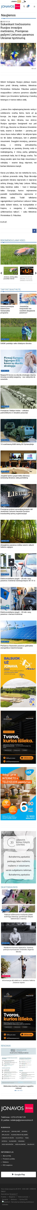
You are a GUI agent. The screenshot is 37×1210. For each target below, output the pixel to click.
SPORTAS (24, 1131)
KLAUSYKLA (19, 1138)
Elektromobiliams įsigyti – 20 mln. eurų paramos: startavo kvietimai (16, 613)
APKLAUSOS (5, 1134)
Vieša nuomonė (23, 1197)
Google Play (20, 1174)
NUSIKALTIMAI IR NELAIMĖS (19, 1134)
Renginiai (5, 1199)
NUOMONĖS (12, 1141)
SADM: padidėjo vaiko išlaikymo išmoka (16, 343)
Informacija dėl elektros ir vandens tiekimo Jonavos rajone (18, 981)
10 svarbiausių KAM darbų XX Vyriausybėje (17, 444)
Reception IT (14, 1194)
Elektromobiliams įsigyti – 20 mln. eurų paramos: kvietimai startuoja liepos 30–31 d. (18, 580)
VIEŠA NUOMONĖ (20, 1144)
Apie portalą (7, 1156)
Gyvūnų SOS (23, 1199)
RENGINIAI (21, 1141)
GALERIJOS (30, 1144)
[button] (15, 1090)
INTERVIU (4, 1141)
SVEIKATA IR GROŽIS (8, 1138)
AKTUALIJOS (6, 1131)
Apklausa (14, 1199)
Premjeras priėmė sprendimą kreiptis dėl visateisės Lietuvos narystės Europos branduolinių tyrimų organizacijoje (17, 511)
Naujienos (12, 1197)
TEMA (27, 1138)
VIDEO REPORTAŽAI (7, 1144)
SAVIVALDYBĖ (15, 1131)
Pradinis (3, 1197)
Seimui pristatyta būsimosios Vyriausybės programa (7, 309)
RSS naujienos (7, 1165)
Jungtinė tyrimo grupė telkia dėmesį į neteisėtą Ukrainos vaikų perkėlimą (15, 477)
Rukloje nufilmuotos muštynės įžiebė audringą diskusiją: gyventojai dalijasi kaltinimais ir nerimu (18, 916)
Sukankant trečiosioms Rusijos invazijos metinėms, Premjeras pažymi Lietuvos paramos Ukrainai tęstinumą (17, 31)
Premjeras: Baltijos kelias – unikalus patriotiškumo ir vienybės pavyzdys (15, 412)
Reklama (6, 1162)
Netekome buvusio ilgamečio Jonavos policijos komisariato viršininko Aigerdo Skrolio (18, 949)
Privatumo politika (9, 1159)
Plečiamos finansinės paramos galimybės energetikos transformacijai (17, 647)
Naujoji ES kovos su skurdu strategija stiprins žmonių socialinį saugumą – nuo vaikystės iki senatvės (18, 377)
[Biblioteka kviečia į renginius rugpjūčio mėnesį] (16, 1066)
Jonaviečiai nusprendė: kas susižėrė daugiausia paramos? (27, 309)
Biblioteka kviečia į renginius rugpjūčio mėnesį (19, 1087)
